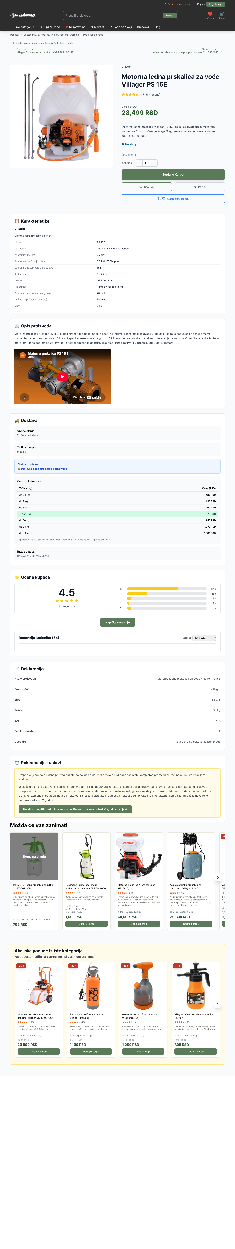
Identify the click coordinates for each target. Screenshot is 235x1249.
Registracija (215, 4)
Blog (157, 27)
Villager (127, 66)
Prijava (201, 4)
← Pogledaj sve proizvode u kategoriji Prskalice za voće (41, 42)
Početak (14, 34)
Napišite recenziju (117, 622)
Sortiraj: (186, 637)
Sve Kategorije (24, 27)
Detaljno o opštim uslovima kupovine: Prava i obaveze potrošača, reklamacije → (75, 809)
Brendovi (143, 27)
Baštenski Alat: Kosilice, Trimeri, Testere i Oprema (51, 34)
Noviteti (99, 27)
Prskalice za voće (93, 34)
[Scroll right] (218, 877)
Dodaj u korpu (86, 923)
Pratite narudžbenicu (179, 4)
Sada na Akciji (123, 27)
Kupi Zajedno (51, 27)
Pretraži (169, 15)
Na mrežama (77, 27)
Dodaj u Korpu (173, 174)
